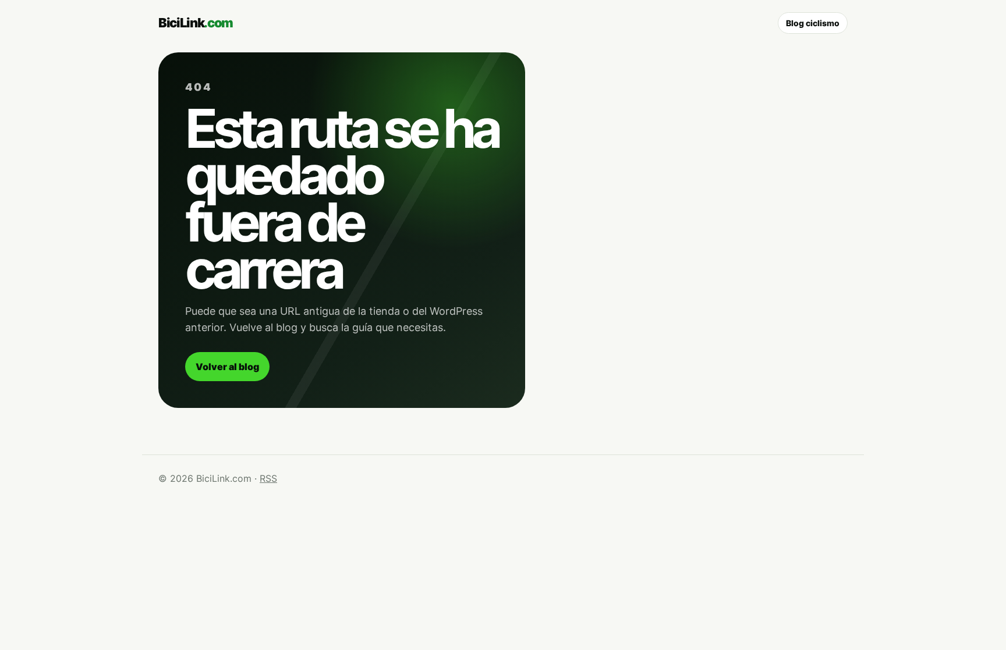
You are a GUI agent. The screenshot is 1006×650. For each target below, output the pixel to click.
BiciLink (195, 22)
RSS (268, 478)
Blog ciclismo (812, 23)
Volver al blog (227, 366)
